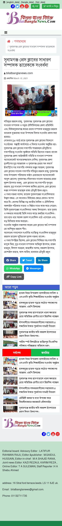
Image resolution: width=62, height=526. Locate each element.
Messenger (35, 268)
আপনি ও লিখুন (52, 6)
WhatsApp (15, 268)
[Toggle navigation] (5, 32)
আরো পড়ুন (11, 287)
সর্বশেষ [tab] (17, 353)
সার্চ (36, 6)
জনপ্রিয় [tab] (45, 353)
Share (13, 260)
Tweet (29, 260)
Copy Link (16, 276)
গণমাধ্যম (20, 41)
